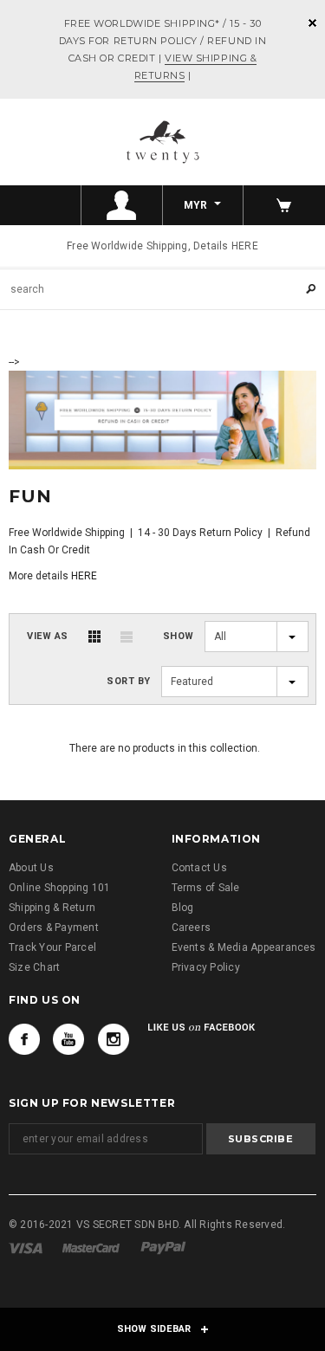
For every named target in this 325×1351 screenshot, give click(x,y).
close (312, 23)
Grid (94, 636)
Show (178, 636)
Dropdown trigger (122, 205)
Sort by (129, 681)
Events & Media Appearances (244, 947)
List (126, 636)
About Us (31, 868)
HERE (84, 576)
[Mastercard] (91, 1247)
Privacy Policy (206, 967)
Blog (183, 908)
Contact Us (199, 868)
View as (47, 636)
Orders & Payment (54, 927)
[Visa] (25, 1247)
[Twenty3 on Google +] (68, 1039)
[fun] (162, 418)
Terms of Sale (206, 888)
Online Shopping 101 (60, 888)
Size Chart (34, 967)
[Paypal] (163, 1247)
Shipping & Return (52, 908)
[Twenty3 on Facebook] (24, 1039)
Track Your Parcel (52, 947)
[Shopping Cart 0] (284, 205)
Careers (191, 927)
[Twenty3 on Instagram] (113, 1039)
